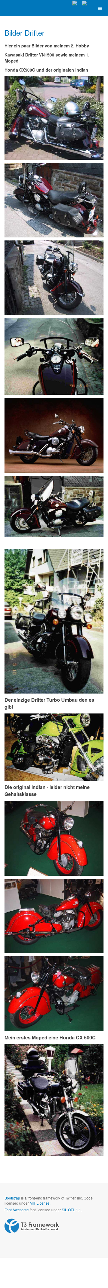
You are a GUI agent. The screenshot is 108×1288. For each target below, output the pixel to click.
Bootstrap (12, 1197)
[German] (77, 3)
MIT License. (40, 1203)
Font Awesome (16, 1209)
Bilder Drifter (24, 32)
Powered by (31, 1226)
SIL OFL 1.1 (71, 1209)
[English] (87, 3)
